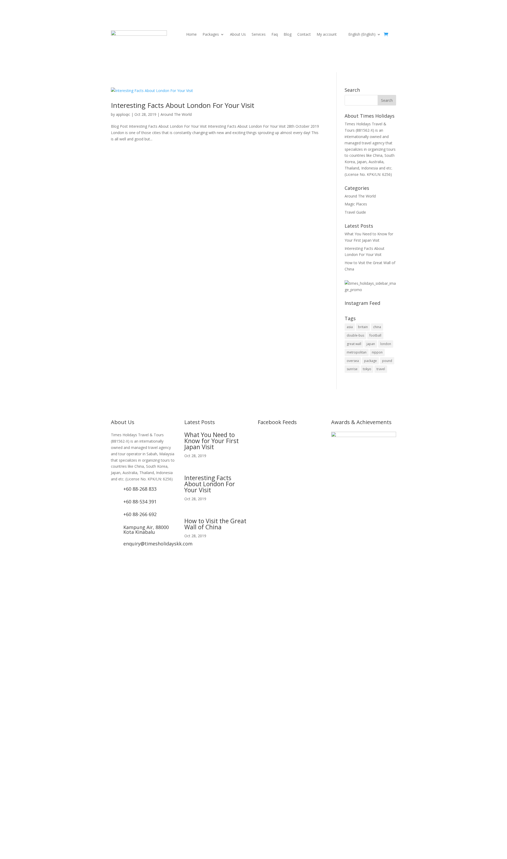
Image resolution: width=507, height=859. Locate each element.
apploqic (123, 114)
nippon (377, 352)
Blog (288, 35)
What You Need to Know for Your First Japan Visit (211, 440)
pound (387, 361)
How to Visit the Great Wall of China (215, 524)
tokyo (367, 369)
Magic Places (356, 203)
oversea (353, 361)
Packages (211, 35)
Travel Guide (355, 212)
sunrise (352, 369)
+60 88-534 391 (140, 501)
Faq (274, 35)
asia (350, 327)
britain (363, 327)
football (375, 335)
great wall (354, 344)
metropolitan (357, 352)
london (385, 344)
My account (327, 35)
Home (191, 35)
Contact (304, 35)
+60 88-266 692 (140, 514)
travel (381, 369)
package (370, 361)
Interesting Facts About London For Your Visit (182, 105)
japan (371, 344)
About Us (238, 35)
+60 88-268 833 (140, 489)
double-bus (355, 335)
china (377, 327)
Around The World (176, 114)
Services (259, 35)
